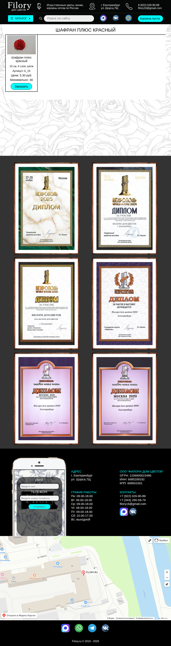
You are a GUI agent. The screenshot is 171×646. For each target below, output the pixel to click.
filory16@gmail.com (150, 8)
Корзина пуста (150, 18)
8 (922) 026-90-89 (148, 5)
